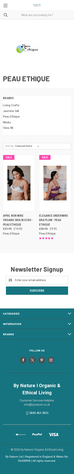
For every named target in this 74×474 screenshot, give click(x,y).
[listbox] (28, 146)
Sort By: (9, 146)
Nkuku (7, 122)
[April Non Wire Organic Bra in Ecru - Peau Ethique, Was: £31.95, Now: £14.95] (19, 183)
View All (8, 128)
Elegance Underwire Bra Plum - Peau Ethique (53, 220)
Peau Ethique (11, 116)
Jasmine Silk (11, 111)
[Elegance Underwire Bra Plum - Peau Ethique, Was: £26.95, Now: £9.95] (55, 183)
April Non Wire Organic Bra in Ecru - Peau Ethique (18, 220)
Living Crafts (11, 105)
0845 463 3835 (38, 413)
